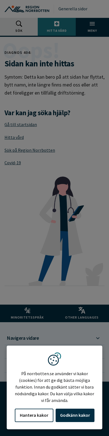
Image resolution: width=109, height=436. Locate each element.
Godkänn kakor (75, 415)
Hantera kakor (34, 415)
